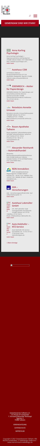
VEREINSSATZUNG (20, 425)
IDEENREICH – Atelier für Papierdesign (20, 87)
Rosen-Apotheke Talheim (18, 128)
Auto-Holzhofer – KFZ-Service (20, 225)
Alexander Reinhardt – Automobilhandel (20, 149)
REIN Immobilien (20, 168)
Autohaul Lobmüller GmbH (22, 204)
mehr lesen (10, 63)
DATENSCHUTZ (19, 428)
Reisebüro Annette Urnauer (19, 109)
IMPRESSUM (20, 431)
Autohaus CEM (19, 69)
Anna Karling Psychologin (16, 52)
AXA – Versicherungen (20, 188)
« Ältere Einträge (12, 243)
